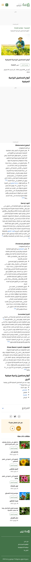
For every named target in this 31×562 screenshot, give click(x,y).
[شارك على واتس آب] (19, 416)
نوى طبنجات (14, 486)
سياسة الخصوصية (23, 547)
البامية (25, 395)
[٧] (3, 319)
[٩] (24, 369)
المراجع (26, 408)
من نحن (26, 541)
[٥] (29, 238)
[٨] (9, 342)
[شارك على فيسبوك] (10, 416)
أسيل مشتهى (13, 469)
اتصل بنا (26, 550)
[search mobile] (6, 4)
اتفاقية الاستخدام (23, 544)
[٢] (5, 180)
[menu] (3, 4)
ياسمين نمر (14, 452)
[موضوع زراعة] (23, 5)
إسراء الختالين (14, 501)
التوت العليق (11, 231)
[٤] (22, 198)
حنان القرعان (14, 518)
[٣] (23, 198)
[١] (6, 180)
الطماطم (21, 249)
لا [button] (12, 428)
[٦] (14, 309)
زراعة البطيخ (14, 183)
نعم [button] (18, 428)
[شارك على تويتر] (15, 416)
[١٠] (20, 384)
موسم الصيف (24, 65)
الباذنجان (24, 390)
